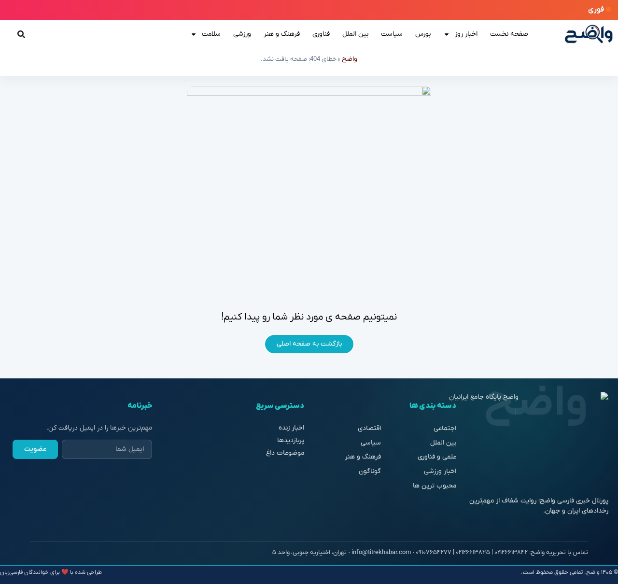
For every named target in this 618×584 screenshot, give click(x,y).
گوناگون (370, 471)
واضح (349, 59)
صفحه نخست (509, 34)
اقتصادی (369, 428)
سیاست (392, 34)
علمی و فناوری (437, 456)
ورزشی (242, 34)
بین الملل (355, 34)
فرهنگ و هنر (282, 34)
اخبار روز (466, 34)
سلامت (211, 34)
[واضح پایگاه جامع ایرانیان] (588, 34)
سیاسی (371, 442)
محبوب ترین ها (434, 485)
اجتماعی (445, 428)
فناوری (321, 34)
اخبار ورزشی (440, 471)
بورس (423, 34)
